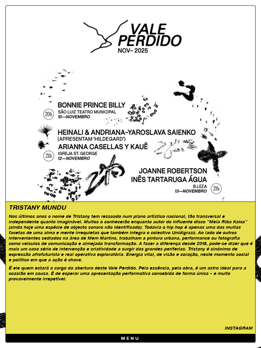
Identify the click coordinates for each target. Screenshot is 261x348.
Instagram (239, 328)
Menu (130, 338)
